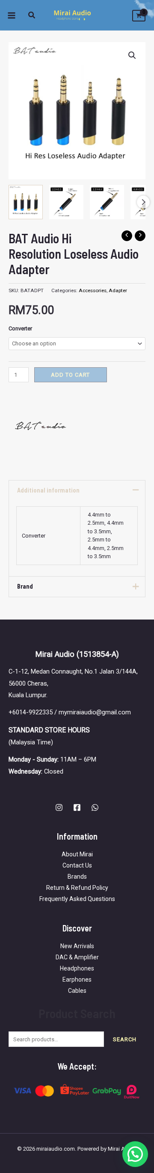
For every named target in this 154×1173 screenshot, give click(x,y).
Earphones (77, 979)
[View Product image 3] (107, 202)
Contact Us (77, 865)
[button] (32, 16)
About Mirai (77, 854)
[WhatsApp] (95, 807)
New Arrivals (77, 946)
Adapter (118, 290)
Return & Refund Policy (77, 887)
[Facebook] (77, 807)
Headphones (77, 968)
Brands (77, 876)
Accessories (93, 290)
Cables (77, 990)
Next (143, 202)
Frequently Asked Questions (77, 898)
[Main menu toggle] (11, 15)
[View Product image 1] (26, 202)
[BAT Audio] (41, 425)
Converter (20, 328)
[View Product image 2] (66, 202)
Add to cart (70, 375)
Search (124, 1039)
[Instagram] (59, 807)
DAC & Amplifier (77, 957)
